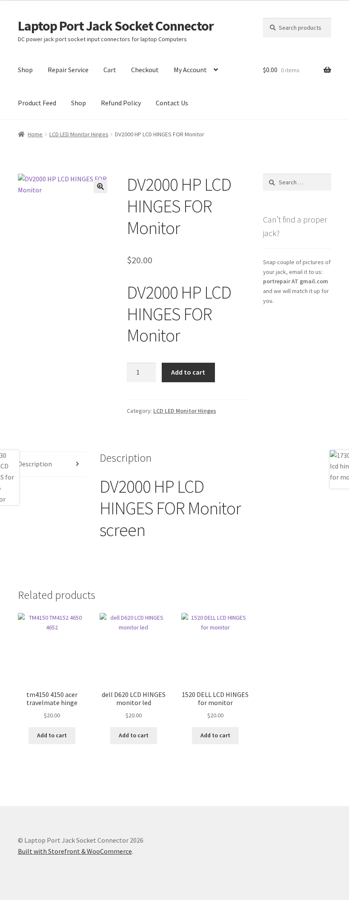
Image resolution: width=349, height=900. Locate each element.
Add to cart (188, 372)
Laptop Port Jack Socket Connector (116, 25)
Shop (25, 69)
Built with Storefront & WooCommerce (75, 851)
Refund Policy (121, 103)
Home (35, 134)
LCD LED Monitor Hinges (79, 134)
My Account (190, 69)
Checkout (145, 69)
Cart (109, 69)
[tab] (52, 464)
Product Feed (37, 103)
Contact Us (172, 103)
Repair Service (68, 69)
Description (35, 464)
